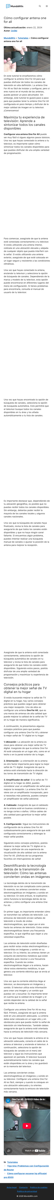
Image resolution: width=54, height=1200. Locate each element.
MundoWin (9, 38)
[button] (39, 6)
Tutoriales (23, 38)
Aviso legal (12, 1187)
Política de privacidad (27, 1191)
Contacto (23, 1187)
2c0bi (14, 30)
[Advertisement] (27, 184)
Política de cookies (38, 1187)
